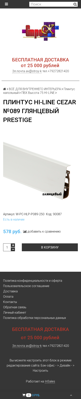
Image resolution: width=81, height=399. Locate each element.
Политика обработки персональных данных (34, 318)
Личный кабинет (14, 312)
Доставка (10, 291)
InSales (50, 381)
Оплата (8, 296)
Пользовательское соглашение (26, 286)
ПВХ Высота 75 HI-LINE (38, 93)
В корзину (50, 247)
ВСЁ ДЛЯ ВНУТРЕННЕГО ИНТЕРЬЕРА (35, 89)
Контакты (10, 302)
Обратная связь (14, 307)
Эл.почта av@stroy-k (27, 71)
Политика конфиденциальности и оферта (32, 281)
